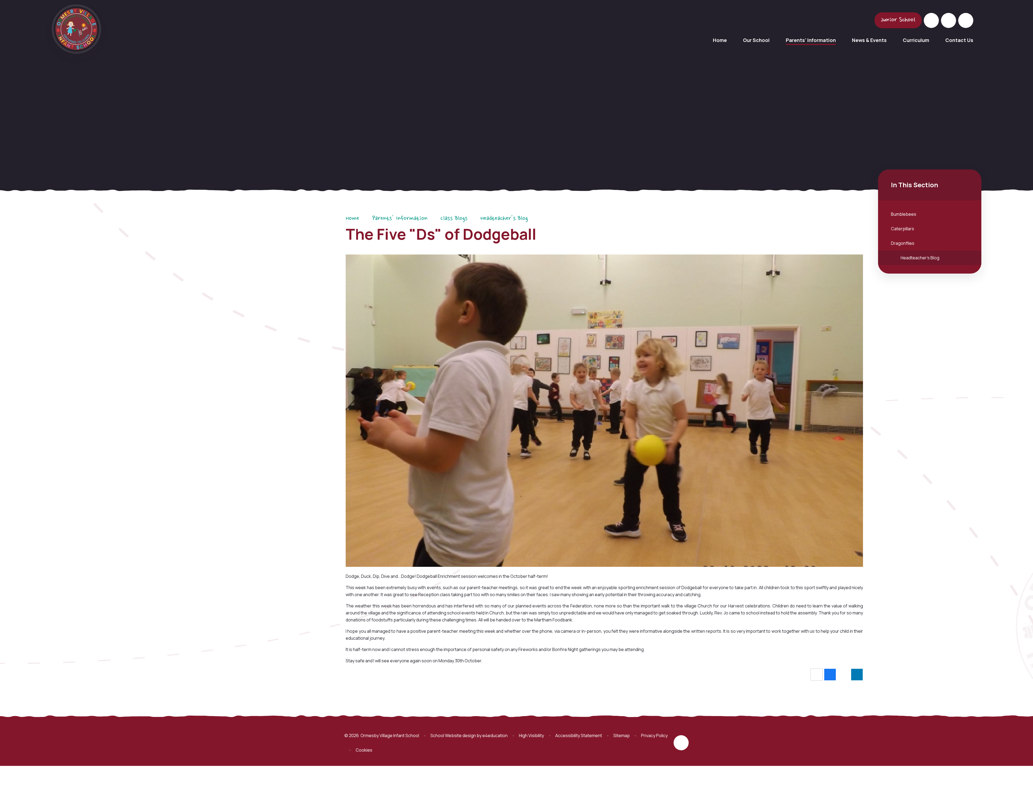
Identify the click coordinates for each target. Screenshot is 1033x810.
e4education (495, 735)
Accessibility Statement (578, 735)
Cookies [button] (364, 750)
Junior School (898, 20)
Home (352, 218)
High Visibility (531, 735)
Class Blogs (454, 218)
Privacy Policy (654, 735)
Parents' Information (399, 218)
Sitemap (621, 735)
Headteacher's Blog (504, 218)
